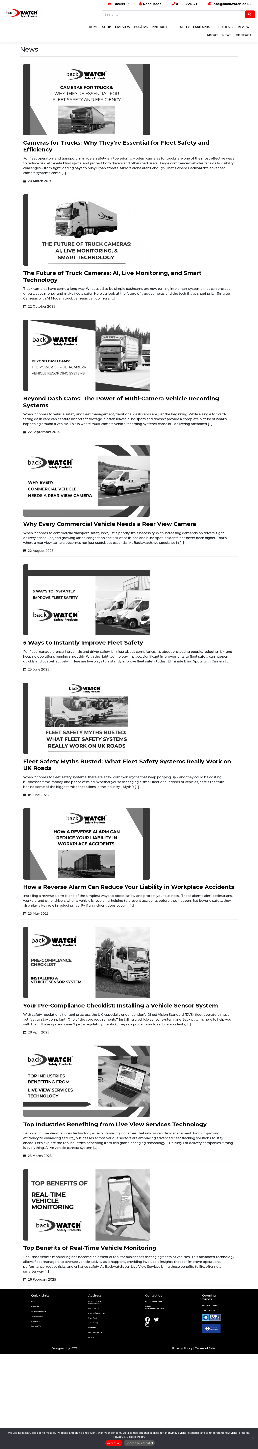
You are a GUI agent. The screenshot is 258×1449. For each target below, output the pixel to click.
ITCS (74, 1348)
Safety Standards (194, 27)
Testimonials (37, 1316)
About (212, 35)
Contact (244, 35)
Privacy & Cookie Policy (129, 1436)
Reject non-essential (139, 1443)
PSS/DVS (141, 27)
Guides (224, 27)
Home (93, 27)
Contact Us (36, 1326)
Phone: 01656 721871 (153, 1302)
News (227, 35)
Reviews (245, 27)
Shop (106, 27)
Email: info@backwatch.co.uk (154, 1307)
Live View (122, 27)
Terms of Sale (205, 1348)
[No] (253, 1438)
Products (161, 27)
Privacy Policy (182, 1348)
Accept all (113, 1443)
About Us (35, 1321)
